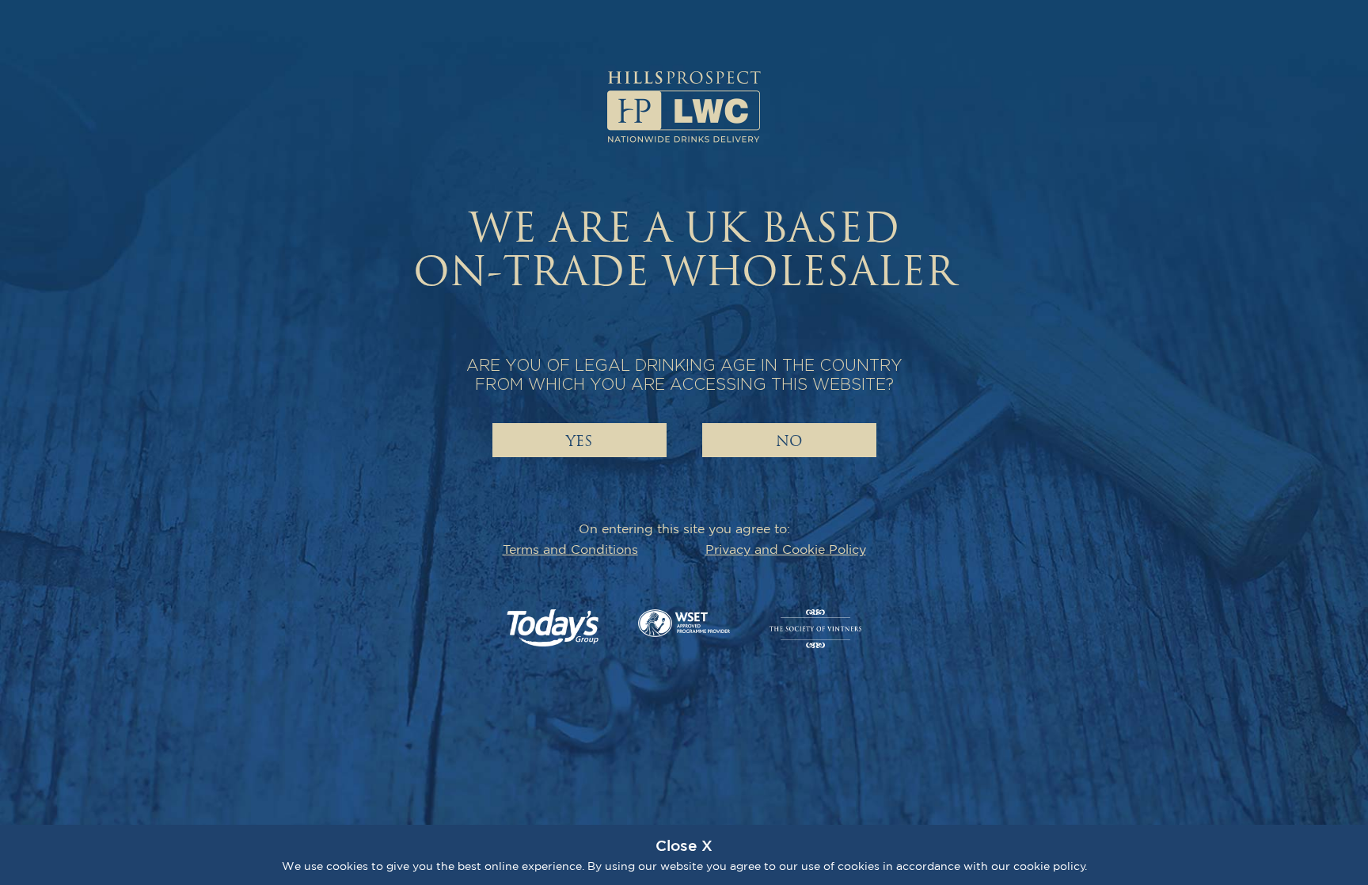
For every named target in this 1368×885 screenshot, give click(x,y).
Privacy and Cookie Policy (785, 549)
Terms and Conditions (570, 549)
